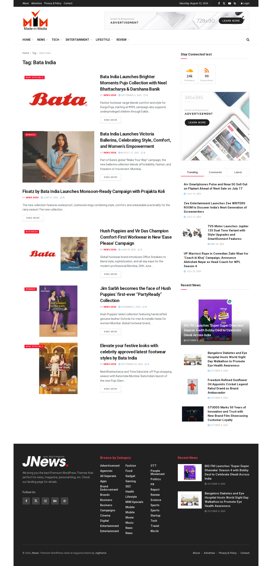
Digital (104, 520)
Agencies (106, 470)
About (26, 3)
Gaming (130, 481)
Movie (129, 517)
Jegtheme (100, 553)
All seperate (108, 476)
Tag (34, 53)
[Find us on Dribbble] (64, 501)
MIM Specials (34, 77)
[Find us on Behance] (55, 501)
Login (246, 3)
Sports (155, 505)
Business (32, 231)
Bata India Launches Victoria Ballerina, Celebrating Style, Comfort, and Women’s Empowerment (135, 140)
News (41, 39)
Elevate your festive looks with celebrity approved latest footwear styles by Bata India (133, 352)
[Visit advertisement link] (177, 21)
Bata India (45, 53)
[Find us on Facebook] (219, 3)
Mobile (130, 507)
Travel (155, 525)
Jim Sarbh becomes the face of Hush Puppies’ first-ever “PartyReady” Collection (135, 294)
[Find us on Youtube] (229, 3)
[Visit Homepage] (35, 21)
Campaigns (107, 510)
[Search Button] (248, 40)
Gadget (130, 476)
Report (155, 489)
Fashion (130, 465)
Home (27, 39)
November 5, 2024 (130, 307)
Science (156, 500)
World (155, 531)
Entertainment (77, 39)
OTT (154, 465)
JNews (35, 553)
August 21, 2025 (129, 152)
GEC (128, 486)
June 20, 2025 (128, 249)
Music (129, 522)
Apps (103, 481)
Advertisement (110, 465)
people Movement (158, 472)
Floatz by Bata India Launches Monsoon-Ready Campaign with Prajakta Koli (94, 191)
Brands (31, 134)
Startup (155, 515)
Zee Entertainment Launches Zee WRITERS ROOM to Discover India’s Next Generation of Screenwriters (215, 207)
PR (152, 484)
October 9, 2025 (195, 340)
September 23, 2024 (131, 364)
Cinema (105, 515)
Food (128, 470)
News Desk (110, 95)
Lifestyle (103, 39)
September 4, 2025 (130, 95)
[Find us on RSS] (235, 3)
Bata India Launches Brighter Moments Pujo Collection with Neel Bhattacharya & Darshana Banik (133, 83)
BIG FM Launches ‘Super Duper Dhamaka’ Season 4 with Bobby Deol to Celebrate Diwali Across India (214, 330)
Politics (156, 479)
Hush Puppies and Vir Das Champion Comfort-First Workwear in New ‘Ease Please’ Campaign (136, 237)
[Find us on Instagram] (45, 501)
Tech (55, 39)
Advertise (36, 3)
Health (129, 491)
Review (121, 39)
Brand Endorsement (109, 488)
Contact (68, 3)
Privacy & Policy (52, 3)
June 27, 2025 (50, 197)
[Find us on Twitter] (224, 3)
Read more (112, 119)
